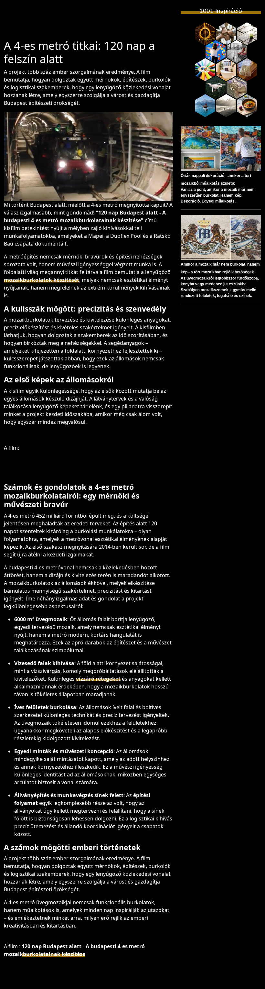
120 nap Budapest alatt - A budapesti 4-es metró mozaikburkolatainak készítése (74, 950)
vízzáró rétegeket (98, 678)
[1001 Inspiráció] (205, 33)
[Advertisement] (109, 22)
